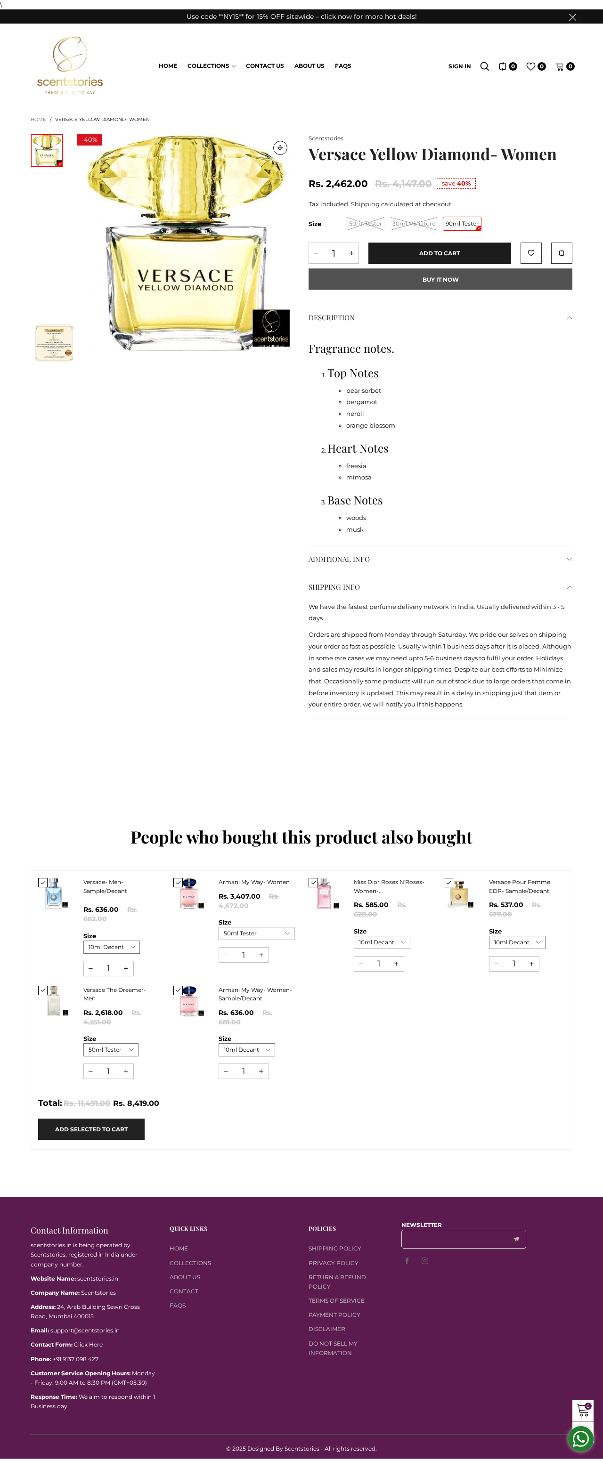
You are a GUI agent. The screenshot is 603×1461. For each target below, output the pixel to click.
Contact (184, 1291)
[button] (316, 253)
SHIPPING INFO (334, 587)
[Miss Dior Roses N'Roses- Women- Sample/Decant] (324, 893)
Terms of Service (337, 1300)
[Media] (280, 148)
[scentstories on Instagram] (425, 1261)
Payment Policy (334, 1314)
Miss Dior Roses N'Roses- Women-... (389, 886)
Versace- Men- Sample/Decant (105, 886)
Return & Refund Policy (337, 1282)
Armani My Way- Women (254, 881)
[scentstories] (69, 65)
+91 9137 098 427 (75, 1359)
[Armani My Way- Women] (188, 893)
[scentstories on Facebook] (407, 1261)
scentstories (326, 138)
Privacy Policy (334, 1262)
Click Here (88, 1344)
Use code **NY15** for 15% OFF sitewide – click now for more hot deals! (302, 16)
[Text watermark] (185, 242)
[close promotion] (572, 16)
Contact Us (265, 65)
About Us (309, 65)
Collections (208, 65)
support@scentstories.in (85, 1330)
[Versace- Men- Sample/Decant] (53, 893)
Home (168, 65)
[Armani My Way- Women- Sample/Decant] (188, 1001)
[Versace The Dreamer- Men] (53, 1001)
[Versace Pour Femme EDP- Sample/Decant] (459, 893)
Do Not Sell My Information (333, 1348)
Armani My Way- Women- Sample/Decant (255, 994)
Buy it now (441, 279)
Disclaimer (327, 1328)
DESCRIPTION (332, 317)
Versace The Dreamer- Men (114, 994)
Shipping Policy (335, 1248)
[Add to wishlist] (531, 253)
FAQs (343, 65)
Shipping (365, 204)
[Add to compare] (561, 253)
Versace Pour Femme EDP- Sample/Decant (519, 886)
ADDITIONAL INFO (339, 559)
